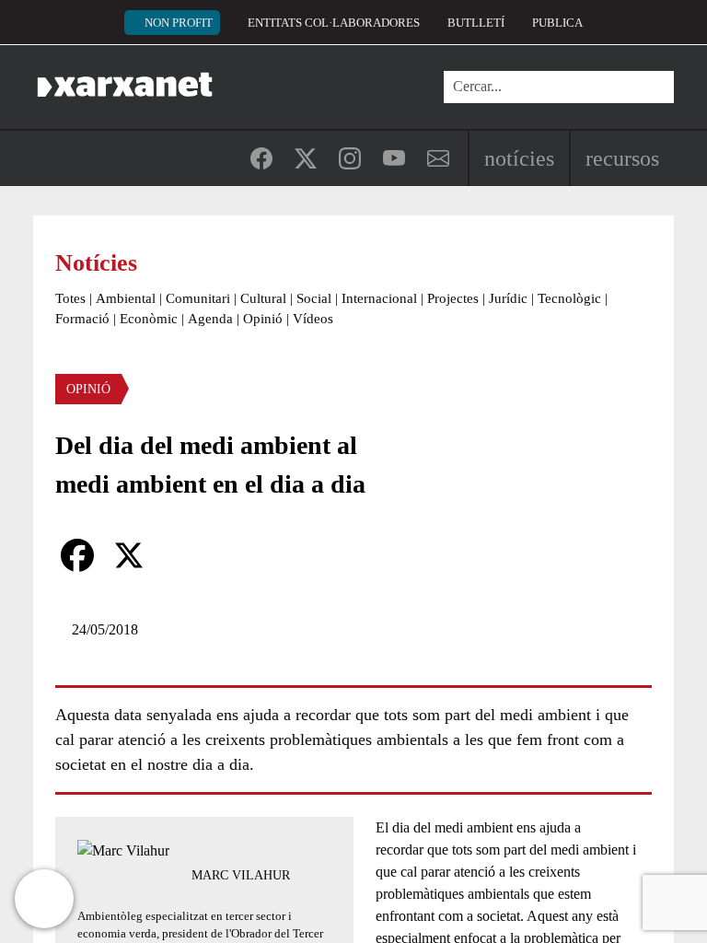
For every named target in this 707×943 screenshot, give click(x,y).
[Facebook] (77, 555)
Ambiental (126, 298)
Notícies (519, 158)
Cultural (263, 298)
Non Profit (179, 22)
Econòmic (149, 318)
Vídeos (313, 318)
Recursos (622, 158)
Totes (70, 298)
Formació (82, 318)
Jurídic (508, 298)
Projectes (453, 298)
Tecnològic (569, 298)
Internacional (379, 298)
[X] (129, 555)
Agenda (210, 318)
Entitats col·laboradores (334, 22)
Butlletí (475, 22)
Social (313, 298)
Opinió (263, 318)
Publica (557, 22)
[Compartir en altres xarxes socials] (180, 555)
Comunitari (198, 298)
